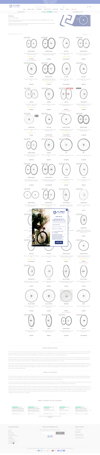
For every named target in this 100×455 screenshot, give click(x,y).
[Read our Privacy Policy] (65, 234)
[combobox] (55, 228)
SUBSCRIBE (59, 242)
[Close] (66, 210)
